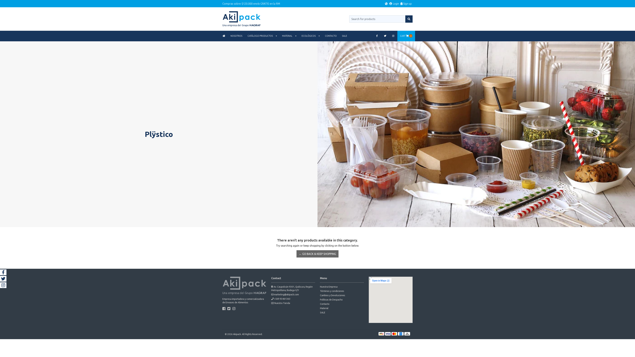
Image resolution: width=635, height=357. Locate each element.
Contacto (331, 36)
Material (287, 36)
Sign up (407, 3)
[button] (386, 4)
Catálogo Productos (260, 36)
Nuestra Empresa (329, 286)
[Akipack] (241, 18)
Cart (405, 36)
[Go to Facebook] (377, 36)
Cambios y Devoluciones (332, 295)
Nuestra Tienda (282, 303)
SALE (344, 36)
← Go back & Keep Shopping (317, 253)
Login (395, 3)
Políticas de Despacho (331, 299)
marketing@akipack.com (286, 294)
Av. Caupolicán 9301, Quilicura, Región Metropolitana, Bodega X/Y (292, 288)
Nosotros (236, 36)
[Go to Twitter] (385, 36)
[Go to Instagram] (393, 36)
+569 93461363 (282, 299)
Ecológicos (309, 36)
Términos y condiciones (332, 291)
